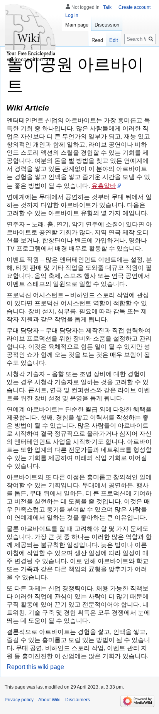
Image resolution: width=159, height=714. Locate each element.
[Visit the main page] (31, 31)
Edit (113, 40)
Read (97, 40)
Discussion (107, 25)
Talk (107, 7)
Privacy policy (19, 699)
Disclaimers (77, 699)
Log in (71, 15)
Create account (134, 7)
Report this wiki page (35, 667)
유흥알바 (103, 185)
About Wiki (49, 699)
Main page (76, 25)
